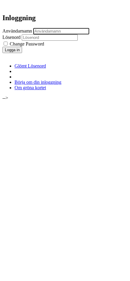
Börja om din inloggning (38, 82)
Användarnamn (17, 30)
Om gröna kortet (30, 87)
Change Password (26, 43)
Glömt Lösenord (30, 65)
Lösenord (11, 37)
